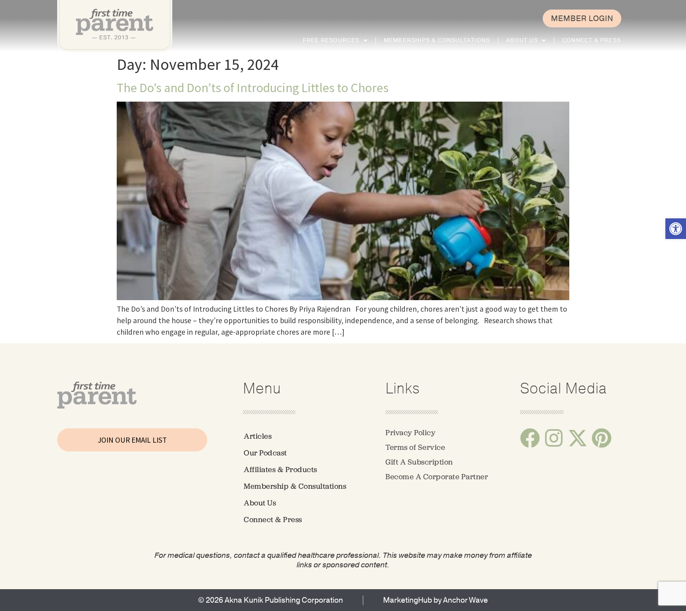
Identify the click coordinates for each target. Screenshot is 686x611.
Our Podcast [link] (265, 453)
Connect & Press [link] (591, 40)
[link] (675, 228)
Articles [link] (258, 436)
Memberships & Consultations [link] (437, 40)
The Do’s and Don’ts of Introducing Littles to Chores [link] (253, 88)
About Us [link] (522, 40)
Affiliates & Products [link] (280, 469)
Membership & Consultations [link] (295, 486)
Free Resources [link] (331, 40)
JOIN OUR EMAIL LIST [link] (132, 440)
